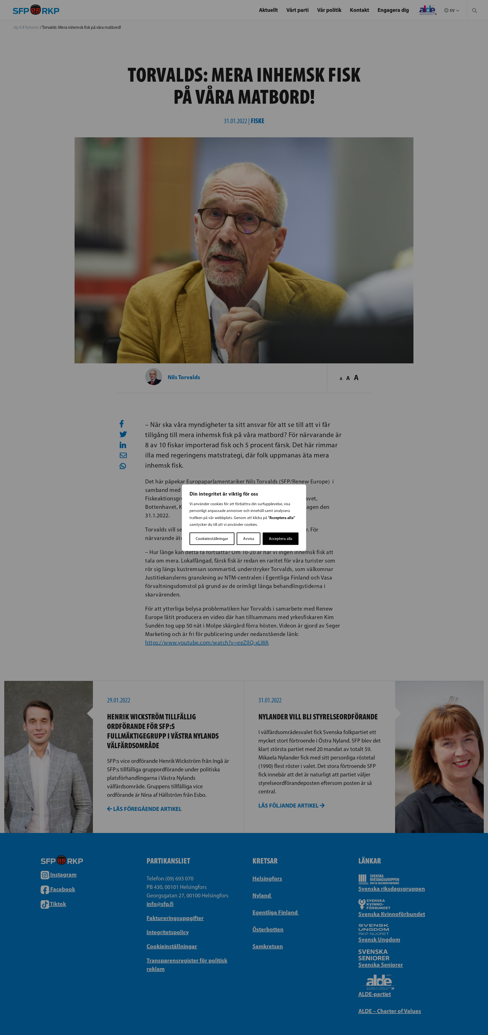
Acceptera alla (280, 538)
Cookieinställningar (212, 538)
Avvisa (248, 538)
